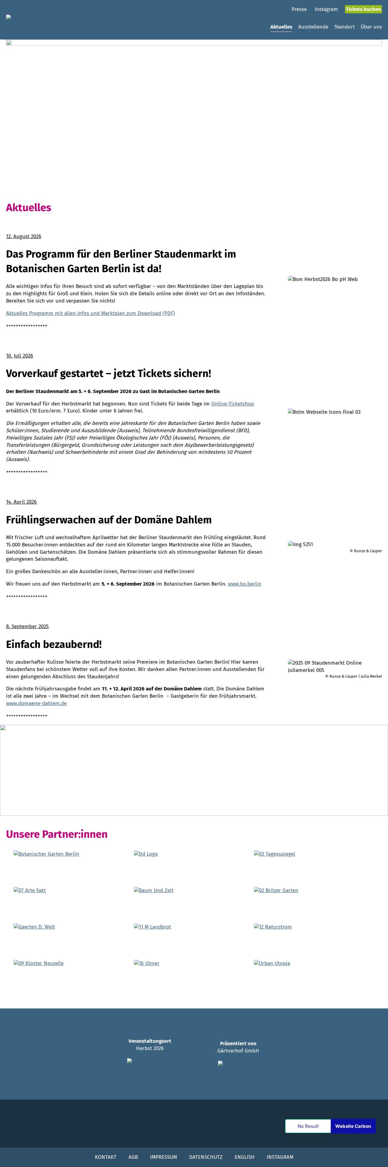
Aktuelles (281, 27)
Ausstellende (313, 27)
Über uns (371, 27)
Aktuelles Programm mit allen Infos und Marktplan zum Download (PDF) (90, 313)
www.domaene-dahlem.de (36, 703)
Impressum (163, 1157)
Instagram (326, 9)
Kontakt (105, 1157)
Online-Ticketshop (232, 404)
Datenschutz (205, 1157)
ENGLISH (245, 1157)
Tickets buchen (363, 9)
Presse (299, 9)
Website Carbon (353, 1126)
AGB (133, 1157)
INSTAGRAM (280, 1157)
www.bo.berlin (244, 584)
